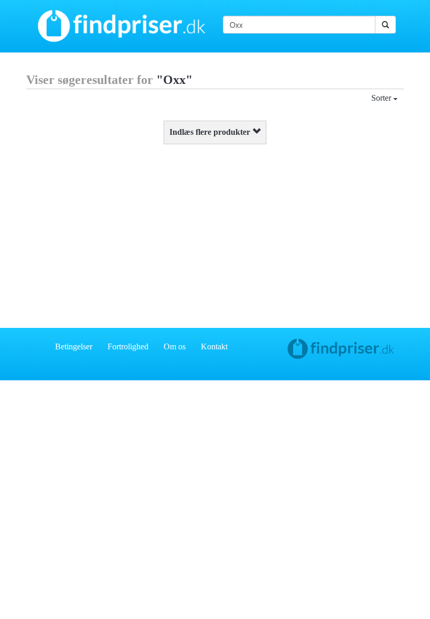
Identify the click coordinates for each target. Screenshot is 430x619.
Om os (175, 346)
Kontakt (214, 346)
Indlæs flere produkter (210, 131)
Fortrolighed (128, 346)
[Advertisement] (215, 233)
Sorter (382, 97)
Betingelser (73, 346)
